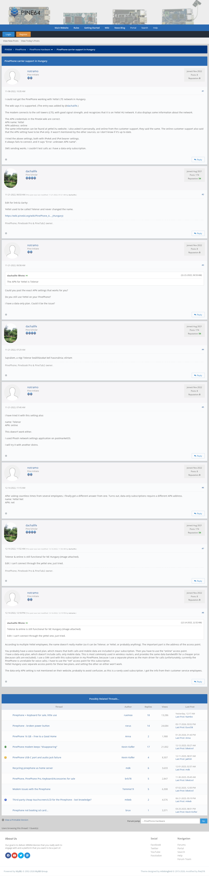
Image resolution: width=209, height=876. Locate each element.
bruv (128, 810)
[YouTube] (14, 855)
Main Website (61, 27)
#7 (203, 548)
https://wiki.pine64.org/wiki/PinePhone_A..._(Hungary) (34, 215)
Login (8, 34)
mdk (128, 768)
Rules (76, 27)
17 (148, 746)
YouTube (155, 851)
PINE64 (8, 49)
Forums (181, 844)
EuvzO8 (189, 727)
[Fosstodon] (27, 855)
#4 (203, 349)
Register (23, 34)
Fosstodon (156, 855)
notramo (32, 71)
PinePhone (20, 49)
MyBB (19, 871)
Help (155, 27)
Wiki (107, 27)
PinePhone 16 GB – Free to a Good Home (34, 736)
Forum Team (184, 859)
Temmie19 (128, 789)
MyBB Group (41, 871)
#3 (203, 265)
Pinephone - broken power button (31, 725)
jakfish (188, 758)
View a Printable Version (16, 819)
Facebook (156, 844)
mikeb (128, 799)
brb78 (128, 778)
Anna (128, 736)
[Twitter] (21, 855)
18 (148, 715)
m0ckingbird (166, 871)
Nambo (189, 716)
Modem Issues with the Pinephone (31, 789)
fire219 (201, 871)
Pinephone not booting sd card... (30, 810)
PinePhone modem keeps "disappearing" (35, 746)
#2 (203, 194)
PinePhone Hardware (40, 49)
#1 (203, 91)
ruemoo (128, 715)
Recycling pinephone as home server (33, 768)
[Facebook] (8, 855)
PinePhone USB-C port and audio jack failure (37, 757)
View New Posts (10, 40)
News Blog (119, 27)
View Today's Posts (30, 40)
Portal (133, 27)
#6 (203, 487)
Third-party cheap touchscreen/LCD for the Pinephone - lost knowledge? (52, 799)
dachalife (72, 105)
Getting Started (92, 27)
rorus (128, 725)
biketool (189, 748)
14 (148, 725)
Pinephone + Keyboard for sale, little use (35, 715)
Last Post (180, 716)
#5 (203, 407)
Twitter (154, 848)
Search (144, 27)
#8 (203, 612)
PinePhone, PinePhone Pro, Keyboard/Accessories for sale (44, 778)
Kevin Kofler (128, 746)
